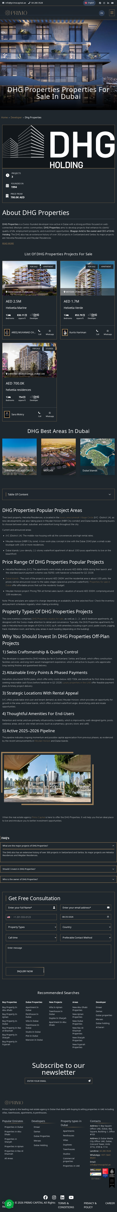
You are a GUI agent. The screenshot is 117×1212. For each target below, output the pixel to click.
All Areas (9, 1158)
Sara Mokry (18, 414)
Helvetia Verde (73, 308)
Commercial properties (68, 1160)
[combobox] (9, 917)
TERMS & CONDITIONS (66, 1205)
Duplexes (67, 1144)
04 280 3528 (105, 1151)
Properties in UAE (71, 1165)
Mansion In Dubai (34, 1039)
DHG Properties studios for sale (47, 618)
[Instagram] (54, 1197)
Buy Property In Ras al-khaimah (11, 1029)
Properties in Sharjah (11, 1140)
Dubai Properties (42, 1136)
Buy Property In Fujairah (9, 1043)
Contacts (95, 1121)
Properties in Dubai (14, 1127)
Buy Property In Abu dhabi (9, 1008)
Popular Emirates (12, 1121)
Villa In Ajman (55, 1007)
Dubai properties (104, 1015)
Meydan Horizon (42, 740)
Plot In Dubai (32, 1035)
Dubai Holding (41, 1145)
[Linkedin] (62, 1197)
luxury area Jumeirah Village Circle (76, 517)
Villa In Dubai (32, 1021)
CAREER (110, 1203)
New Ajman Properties (77, 1015)
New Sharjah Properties (78, 1039)
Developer (16, 117)
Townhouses (69, 1149)
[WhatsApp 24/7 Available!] (9, 1204)
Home (4, 117)
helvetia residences (18, 390)
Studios (66, 1153)
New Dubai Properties (77, 1022)
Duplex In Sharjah (57, 1018)
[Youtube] (71, 1197)
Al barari (100, 1027)
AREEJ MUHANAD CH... (24, 332)
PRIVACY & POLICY (90, 1205)
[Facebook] (45, 1197)
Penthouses (68, 1135)
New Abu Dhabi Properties (79, 1008)
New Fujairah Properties (78, 1046)
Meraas (99, 1019)
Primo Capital (38, 817)
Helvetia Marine (16, 308)
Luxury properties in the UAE (77, 682)
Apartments (68, 1131)
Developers (38, 1121)
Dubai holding (103, 1023)
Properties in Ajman (14, 1146)
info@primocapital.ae (100, 1164)
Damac (99, 1011)
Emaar (99, 1007)
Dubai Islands (12, 578)
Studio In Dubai (33, 1031)
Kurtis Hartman (77, 332)
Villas (65, 1140)
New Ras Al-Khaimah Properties (78, 1030)
